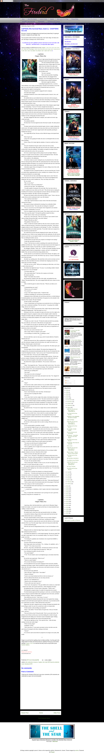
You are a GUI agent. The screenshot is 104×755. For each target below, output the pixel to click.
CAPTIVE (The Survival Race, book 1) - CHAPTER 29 (72, 463)
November (69, 401)
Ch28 (45, 50)
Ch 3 (50, 47)
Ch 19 (58, 49)
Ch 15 (45, 49)
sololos (77, 750)
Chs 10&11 (31, 49)
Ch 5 (56, 47)
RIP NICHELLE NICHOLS (72, 458)
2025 (67, 392)
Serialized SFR (28, 664)
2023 (67, 396)
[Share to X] (48, 660)
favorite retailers (25, 644)
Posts (67, 380)
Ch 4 (53, 47)
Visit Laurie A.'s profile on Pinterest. (72, 520)
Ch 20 (22, 50)
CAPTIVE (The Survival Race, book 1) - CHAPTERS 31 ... (72, 423)
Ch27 (42, 50)
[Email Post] (42, 660)
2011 (67, 505)
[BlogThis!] (46, 660)
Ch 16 (48, 49)
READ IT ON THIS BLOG (73, 240)
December (69, 399)
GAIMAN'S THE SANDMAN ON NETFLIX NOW (73, 417)
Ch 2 (48, 47)
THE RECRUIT (41, 21)
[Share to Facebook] (49, 660)
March (68, 479)
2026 (67, 390)
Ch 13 (39, 49)
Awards (52, 19)
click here (55, 741)
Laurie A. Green (43, 19)
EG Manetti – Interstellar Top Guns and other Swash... (72, 436)
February (69, 481)
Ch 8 (25, 49)
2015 (67, 497)
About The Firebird (32, 19)
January (69, 483)
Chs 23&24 (32, 50)
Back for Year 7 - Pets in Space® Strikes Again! (72, 452)
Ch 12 (36, 49)
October (69, 403)
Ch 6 (58, 47)
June (68, 474)
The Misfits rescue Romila (73, 460)
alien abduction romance (31, 662)
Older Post (57, 713)
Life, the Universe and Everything (72, 433)
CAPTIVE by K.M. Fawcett (54, 21)
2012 (67, 503)
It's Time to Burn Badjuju (75, 340)
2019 (67, 489)
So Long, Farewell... (71, 466)
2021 (67, 486)
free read (45, 662)
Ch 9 (28, 49)
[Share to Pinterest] (50, 660)
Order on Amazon (73, 75)
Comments (68, 383)
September (70, 405)
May (68, 475)
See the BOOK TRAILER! (74, 175)
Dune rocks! (69, 445)
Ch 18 (55, 49)
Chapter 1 (44, 47)
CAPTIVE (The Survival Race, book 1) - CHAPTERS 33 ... (72, 410)
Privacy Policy (74, 19)
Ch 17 (52, 49)
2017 (67, 493)
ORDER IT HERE (73, 241)
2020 (67, 488)
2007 (67, 513)
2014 (67, 499)
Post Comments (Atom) (44, 718)
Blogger (53, 752)
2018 (67, 491)
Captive (40, 662)
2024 (67, 394)
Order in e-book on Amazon (73, 174)
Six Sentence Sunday (75, 348)
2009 (67, 509)
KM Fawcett (51, 662)
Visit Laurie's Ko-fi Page (62, 19)
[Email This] (45, 660)
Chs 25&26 (38, 50)
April (68, 477)
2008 (67, 511)
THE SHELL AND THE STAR (28, 21)
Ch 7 (22, 49)
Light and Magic (70, 419)
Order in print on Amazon (74, 173)
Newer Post (24, 713)
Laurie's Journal (74, 366)
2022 (67, 398)
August (69, 407)
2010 (67, 507)
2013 (67, 501)
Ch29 (48, 50)
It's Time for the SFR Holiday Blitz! (75, 331)
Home (23, 19)
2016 (67, 495)
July (68, 472)
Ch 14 (42, 49)
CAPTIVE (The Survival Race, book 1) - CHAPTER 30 (72, 449)
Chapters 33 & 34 (30, 643)
